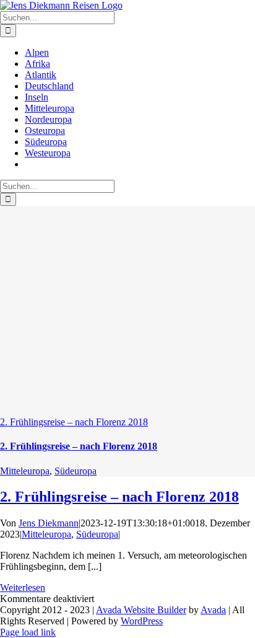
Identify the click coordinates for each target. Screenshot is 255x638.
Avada (213, 610)
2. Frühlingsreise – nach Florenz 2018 (74, 422)
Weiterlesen (22, 587)
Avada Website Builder (141, 610)
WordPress (142, 621)
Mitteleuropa (25, 471)
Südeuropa (75, 471)
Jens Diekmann (49, 523)
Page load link (28, 632)
